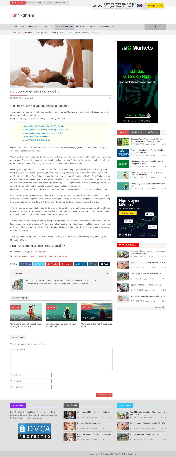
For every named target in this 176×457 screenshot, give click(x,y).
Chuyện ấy (54, 32)
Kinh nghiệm (63, 27)
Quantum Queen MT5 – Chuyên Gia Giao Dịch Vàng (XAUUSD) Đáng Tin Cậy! (47, 3)
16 (164, 257)
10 (164, 268)
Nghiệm (22, 15)
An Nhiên (18, 273)
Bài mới (123, 132)
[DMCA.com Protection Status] (35, 431)
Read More (158, 307)
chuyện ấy (42, 256)
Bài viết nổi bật (129, 245)
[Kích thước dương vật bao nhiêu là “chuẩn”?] (61, 63)
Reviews (80, 27)
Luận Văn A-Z (96, 454)
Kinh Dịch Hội (108, 27)
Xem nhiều (136, 132)
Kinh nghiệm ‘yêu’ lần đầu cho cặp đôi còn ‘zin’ (43, 126)
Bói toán (16, 307)
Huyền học (33, 27)
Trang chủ (18, 27)
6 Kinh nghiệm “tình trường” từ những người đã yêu (46, 129)
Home (29, 32)
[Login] (155, 27)
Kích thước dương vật (58, 256)
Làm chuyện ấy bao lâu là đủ (36, 136)
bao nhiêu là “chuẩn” (27, 256)
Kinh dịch (48, 27)
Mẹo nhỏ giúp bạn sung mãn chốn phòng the (43, 133)
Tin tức (93, 27)
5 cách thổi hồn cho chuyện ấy (36, 140)
